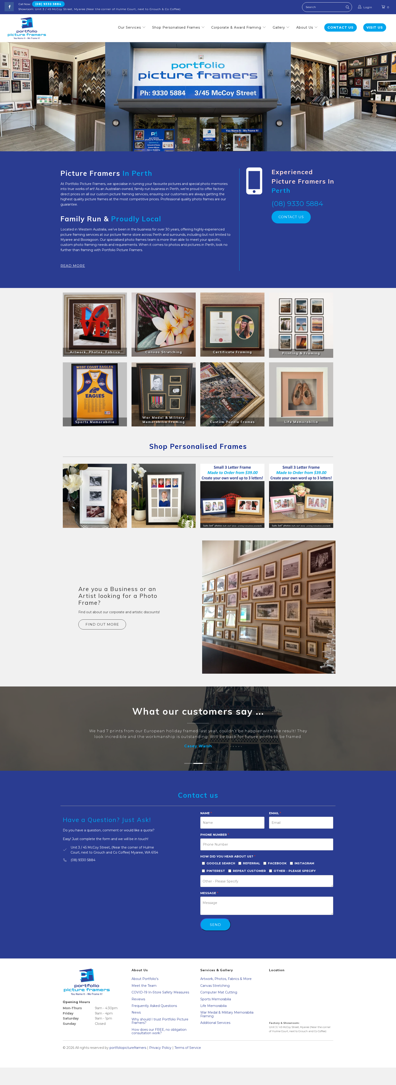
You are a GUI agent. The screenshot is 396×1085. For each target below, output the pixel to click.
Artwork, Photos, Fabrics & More (226, 985)
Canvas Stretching (215, 991)
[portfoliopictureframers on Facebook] (9, 6)
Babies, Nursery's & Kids (95, 496)
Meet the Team (144, 991)
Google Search (220, 869)
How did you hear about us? (227, 862)
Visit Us (374, 27)
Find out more (102, 624)
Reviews (138, 1005)
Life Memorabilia (213, 1012)
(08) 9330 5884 (48, 4)
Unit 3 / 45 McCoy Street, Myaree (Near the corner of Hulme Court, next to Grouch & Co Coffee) (108, 9)
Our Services (130, 27)
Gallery (279, 27)
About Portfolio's (145, 985)
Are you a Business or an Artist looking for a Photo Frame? (117, 595)
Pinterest (215, 876)
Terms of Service (187, 1054)
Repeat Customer (249, 876)
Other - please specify (295, 876)
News (136, 1018)
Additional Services (215, 1029)
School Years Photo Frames (164, 496)
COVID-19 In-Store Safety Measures (160, 998)
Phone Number (214, 840)
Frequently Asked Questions (154, 1012)
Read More (72, 265)
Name (206, 819)
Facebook (277, 869)
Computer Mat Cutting (218, 998)
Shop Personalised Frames (176, 27)
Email (275, 819)
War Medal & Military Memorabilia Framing (226, 1020)
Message (209, 899)
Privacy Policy (160, 1054)
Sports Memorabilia (215, 1005)
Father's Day (232, 496)
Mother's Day (301, 496)
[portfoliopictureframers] (27, 28)
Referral (251, 869)
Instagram (304, 869)
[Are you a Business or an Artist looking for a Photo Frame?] (269, 607)
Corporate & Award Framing (236, 27)
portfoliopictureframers (128, 1054)
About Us (305, 27)
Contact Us (340, 27)
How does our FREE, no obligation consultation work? (159, 1037)
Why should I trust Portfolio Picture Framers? (160, 1027)
